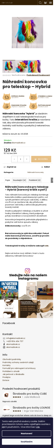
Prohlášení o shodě (11, 371)
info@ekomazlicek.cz (15, 338)
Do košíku (43, 159)
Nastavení (26, 433)
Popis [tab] (7, 180)
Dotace (6, 380)
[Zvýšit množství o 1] (27, 159)
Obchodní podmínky (12, 359)
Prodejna (6, 377)
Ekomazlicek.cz (18, 142)
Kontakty (6, 365)
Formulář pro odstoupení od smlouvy (19, 368)
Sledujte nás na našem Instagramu (28, 277)
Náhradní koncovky (36, 172)
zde (38, 427)
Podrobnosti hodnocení (38, 75)
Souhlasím (26, 441)
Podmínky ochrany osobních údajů (18, 362)
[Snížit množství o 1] (14, 159)
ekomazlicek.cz (13, 344)
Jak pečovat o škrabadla (13, 374)
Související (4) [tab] (19, 180)
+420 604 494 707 (14, 341)
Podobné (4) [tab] (35, 180)
